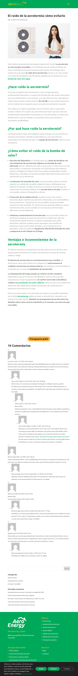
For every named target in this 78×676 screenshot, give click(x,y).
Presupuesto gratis (39, 339)
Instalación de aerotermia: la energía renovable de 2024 (26, 592)
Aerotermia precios (49, 627)
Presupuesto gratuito (50, 640)
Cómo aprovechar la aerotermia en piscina (21, 602)
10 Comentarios (22, 20)
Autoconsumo (12, 578)
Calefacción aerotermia (50, 634)
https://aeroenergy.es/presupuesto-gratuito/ (54, 437)
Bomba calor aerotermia (50, 637)
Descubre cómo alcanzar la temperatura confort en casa (26, 599)
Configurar (67, 669)
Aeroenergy (47, 621)
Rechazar (54, 669)
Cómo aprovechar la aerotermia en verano (21, 605)
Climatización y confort (15, 581)
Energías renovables (14, 584)
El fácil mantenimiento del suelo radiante (21, 595)
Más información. (27, 674)
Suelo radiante (47, 630)
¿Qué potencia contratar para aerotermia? (22, 660)
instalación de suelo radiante (31, 282)
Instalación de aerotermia (51, 624)
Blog (44, 651)
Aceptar (41, 669)
